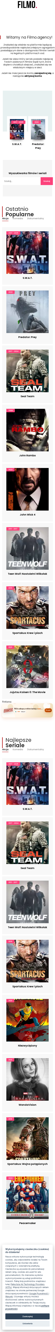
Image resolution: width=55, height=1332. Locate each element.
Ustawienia (28, 1323)
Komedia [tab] (18, 218)
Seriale (14, 10)
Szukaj (46, 181)
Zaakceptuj (27, 1316)
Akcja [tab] (5, 218)
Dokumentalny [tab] (35, 218)
